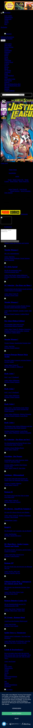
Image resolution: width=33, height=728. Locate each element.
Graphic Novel (8, 62)
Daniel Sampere (15, 191)
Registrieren (10, 37)
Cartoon (6, 64)
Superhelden (8, 50)
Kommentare (8, 227)
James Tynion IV (14, 189)
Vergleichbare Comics (10, 520)
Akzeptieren (16, 713)
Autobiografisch (9, 75)
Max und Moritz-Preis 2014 (12, 84)
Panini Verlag (14, 181)
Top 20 (6, 22)
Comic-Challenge (9, 90)
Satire (6, 77)
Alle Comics (8, 44)
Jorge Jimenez (8, 192)
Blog (5, 24)
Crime (6, 57)
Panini (10, 180)
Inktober (6, 89)
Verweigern (16, 708)
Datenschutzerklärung (10, 676)
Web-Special (8, 80)
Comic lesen (4, 163)
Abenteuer (7, 72)
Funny (6, 65)
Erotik (6, 74)
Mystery (6, 67)
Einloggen (4, 37)
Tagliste (6, 670)
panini (17, 176)
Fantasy (6, 49)
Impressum (7, 678)
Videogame (7, 60)
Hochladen (4, 27)
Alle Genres (7, 45)
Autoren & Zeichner (6, 38)
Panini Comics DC (18, 180)
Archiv (6, 21)
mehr (17, 718)
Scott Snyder (23, 189)
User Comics (8, 15)
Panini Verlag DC (24, 181)
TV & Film (7, 70)
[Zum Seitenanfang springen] (8, 689)
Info (5, 665)
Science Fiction (8, 47)
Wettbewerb (7, 19)
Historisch (7, 52)
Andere (6, 54)
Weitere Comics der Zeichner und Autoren (16, 243)
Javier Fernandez (26, 191)
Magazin (6, 87)
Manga (6, 59)
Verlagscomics (8, 17)
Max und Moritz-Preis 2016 (12, 85)
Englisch (6, 82)
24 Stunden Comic (9, 79)
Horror (6, 55)
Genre (3, 40)
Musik (6, 69)
